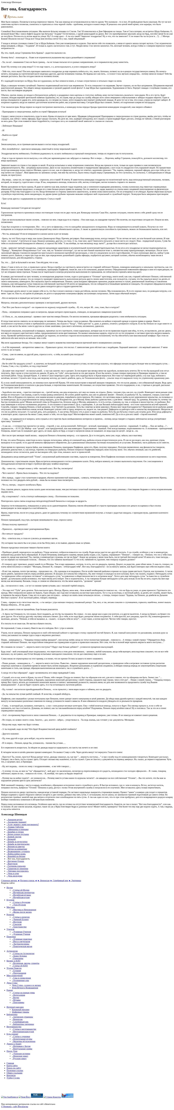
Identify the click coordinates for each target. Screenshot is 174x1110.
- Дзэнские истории (21, 1053)
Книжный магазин (20, 1009)
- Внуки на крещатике (17, 849)
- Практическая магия (22, 946)
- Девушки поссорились (18, 871)
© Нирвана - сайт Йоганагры (14, 1106)
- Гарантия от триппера (17, 868)
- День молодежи (14, 876)
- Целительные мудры (22, 1039)
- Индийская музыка (21, 895)
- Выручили (12, 864)
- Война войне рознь (16, 854)
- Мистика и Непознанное (24, 909)
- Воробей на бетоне (16, 856)
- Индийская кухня (20, 897)
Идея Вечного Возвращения (25, 988)
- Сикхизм (16, 924)
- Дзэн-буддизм (19, 905)
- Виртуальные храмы (22, 1049)
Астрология (12, 951)
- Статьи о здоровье (21, 1036)
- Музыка (16, 1000)
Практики (11, 936)
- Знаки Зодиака (19, 956)
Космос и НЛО (13, 961)
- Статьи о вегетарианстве (24, 1029)
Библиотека (12, 1014)
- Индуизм (17, 922)
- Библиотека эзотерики (23, 1024)
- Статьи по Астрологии (23, 953)
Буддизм (10, 900)
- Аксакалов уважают (16, 822)
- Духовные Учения (21, 934)
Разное (10, 990)
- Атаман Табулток (15, 827)
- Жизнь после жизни (22, 912)
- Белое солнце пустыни (18, 834)
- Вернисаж (17, 1019)
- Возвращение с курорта (18, 851)
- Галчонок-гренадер (16, 866)
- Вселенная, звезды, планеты (25, 963)
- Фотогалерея (18, 995)
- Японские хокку (20, 1056)
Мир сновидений (15, 975)
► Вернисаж (44, 880)
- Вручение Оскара (15, 861)
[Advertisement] (87, 1087)
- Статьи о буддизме (21, 902)
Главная (10, 1063)
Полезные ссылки (15, 1070)
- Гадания (16, 970)
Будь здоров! (12, 1034)
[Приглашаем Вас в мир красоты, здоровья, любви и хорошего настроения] (52, 1097)
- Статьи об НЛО (20, 966)
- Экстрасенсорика (20, 944)
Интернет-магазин (15, 1007)
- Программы (18, 1002)
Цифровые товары (20, 1012)
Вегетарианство (14, 1027)
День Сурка (12, 983)
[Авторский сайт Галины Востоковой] (67, 1097)
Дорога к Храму (14, 1044)
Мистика (11, 907)
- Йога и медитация (21, 941)
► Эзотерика (75, 880)
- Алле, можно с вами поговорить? (23, 824)
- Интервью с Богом (21, 1046)
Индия (10, 887)
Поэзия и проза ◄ (28, 880)
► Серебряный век (59, 880)
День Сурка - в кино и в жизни (26, 985)
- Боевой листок (14, 837)
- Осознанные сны (20, 980)
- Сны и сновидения (21, 978)
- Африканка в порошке (18, 829)
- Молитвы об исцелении (23, 1041)
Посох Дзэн (12, 1051)
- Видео (15, 997)
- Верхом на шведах (16, 846)
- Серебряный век (20, 1022)
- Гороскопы (17, 958)
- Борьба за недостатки (17, 841)
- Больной (11, 839)
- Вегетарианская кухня (23, 1031)
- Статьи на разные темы (23, 992)
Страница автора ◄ (10, 880)
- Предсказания (19, 973)
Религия (10, 914)
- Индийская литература (23, 892)
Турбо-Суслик (13, 1078)
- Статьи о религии (21, 917)
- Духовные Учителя (21, 932)
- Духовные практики (22, 939)
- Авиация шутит (14, 819)
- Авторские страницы (22, 1017)
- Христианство (19, 927)
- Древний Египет (20, 919)
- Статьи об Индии (20, 890)
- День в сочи (13, 873)
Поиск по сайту (14, 1068)
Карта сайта (12, 1065)
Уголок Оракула (14, 968)
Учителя (10, 929)
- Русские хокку (19, 1058)
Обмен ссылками (14, 1073)
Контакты (11, 1075)
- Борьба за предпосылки (18, 844)
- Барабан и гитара (15, 832)
